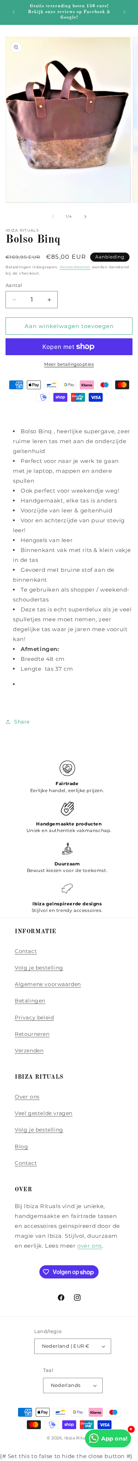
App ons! (114, 1438)
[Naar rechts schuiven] (85, 217)
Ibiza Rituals (77, 1437)
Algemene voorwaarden (48, 984)
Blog (21, 1146)
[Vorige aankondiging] (14, 12)
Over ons (27, 1096)
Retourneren (32, 1034)
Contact (26, 951)
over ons (89, 1245)
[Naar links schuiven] (53, 217)
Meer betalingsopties (69, 364)
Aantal (14, 285)
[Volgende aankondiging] (124, 12)
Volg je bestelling (39, 967)
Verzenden (29, 1050)
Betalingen (30, 1000)
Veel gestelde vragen (43, 1113)
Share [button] (22, 721)
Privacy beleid (34, 1017)
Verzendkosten (75, 267)
